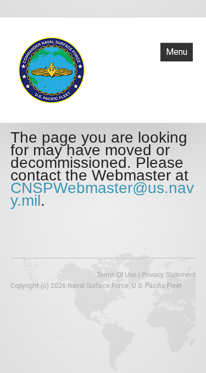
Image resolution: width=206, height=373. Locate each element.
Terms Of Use (117, 275)
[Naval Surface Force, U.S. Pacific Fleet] (52, 69)
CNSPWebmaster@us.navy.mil (102, 194)
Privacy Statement (169, 275)
